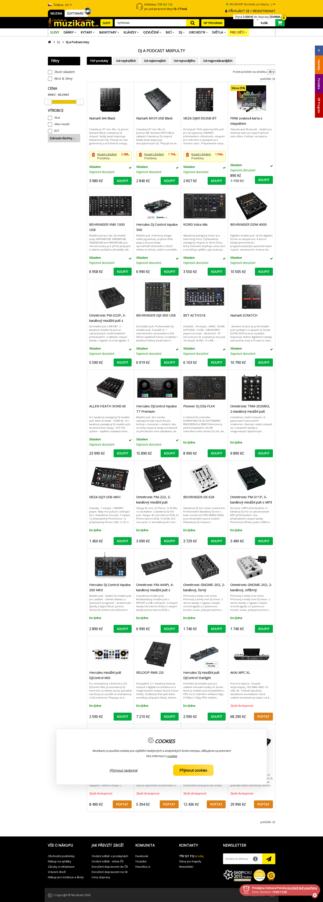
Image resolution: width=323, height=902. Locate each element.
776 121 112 (186, 856)
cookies (172, 756)
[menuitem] (54, 32)
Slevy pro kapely (190, 861)
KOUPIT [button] (122, 181)
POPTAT (263, 716)
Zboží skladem (64, 72)
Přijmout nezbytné (123, 770)
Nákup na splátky (59, 861)
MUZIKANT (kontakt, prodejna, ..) (250, 4)
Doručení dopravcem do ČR (110, 867)
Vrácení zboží (57, 872)
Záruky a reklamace (61, 867)
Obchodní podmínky (61, 856)
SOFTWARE (76, 13)
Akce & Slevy (63, 78)
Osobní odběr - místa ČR (107, 861)
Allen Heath (62, 124)
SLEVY (107, 23)
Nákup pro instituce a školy (66, 877)
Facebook (141, 856)
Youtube (141, 861)
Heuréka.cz (143, 867)
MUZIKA (56, 13)
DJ (58, 42)
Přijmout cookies (193, 770)
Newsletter (186, 867)
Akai (57, 117)
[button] (110, 156)
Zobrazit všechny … (63, 138)
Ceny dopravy (101, 877)
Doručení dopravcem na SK (110, 872)
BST (56, 131)
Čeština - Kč (61, 5)
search (192, 22)
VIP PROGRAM (212, 23)
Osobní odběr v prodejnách (110, 856)
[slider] (48, 102)
